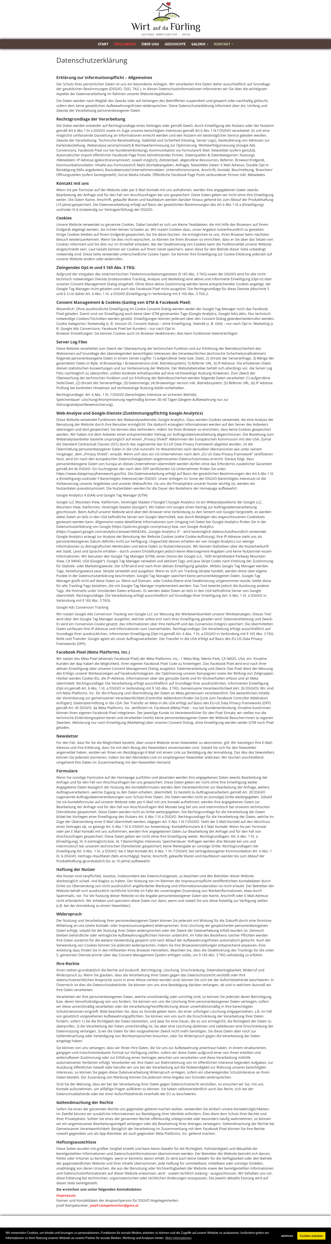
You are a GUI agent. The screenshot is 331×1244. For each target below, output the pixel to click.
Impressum (66, 1195)
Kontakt (222, 44)
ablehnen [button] (287, 1235)
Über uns (150, 44)
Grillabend (125, 44)
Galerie (198, 44)
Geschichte (175, 44)
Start (103, 44)
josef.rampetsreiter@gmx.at (114, 1205)
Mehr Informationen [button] (178, 1238)
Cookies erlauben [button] (311, 1235)
